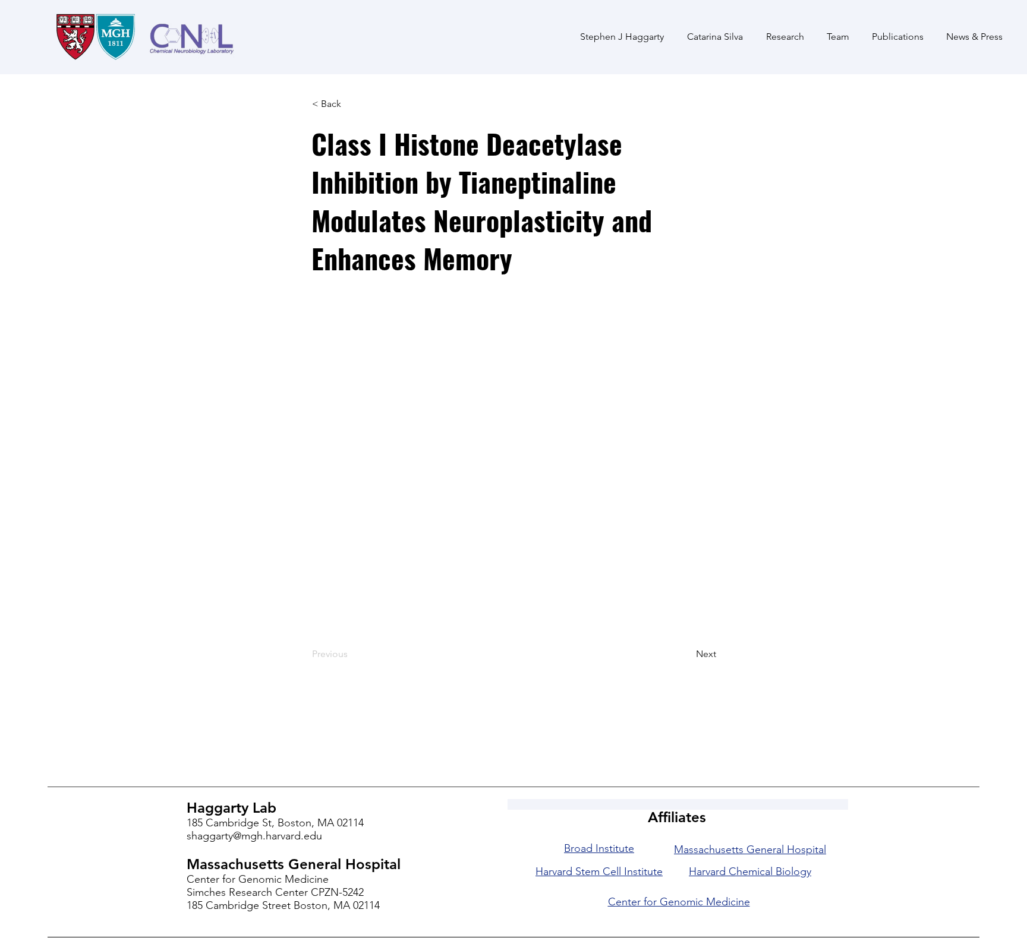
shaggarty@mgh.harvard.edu (254, 835)
